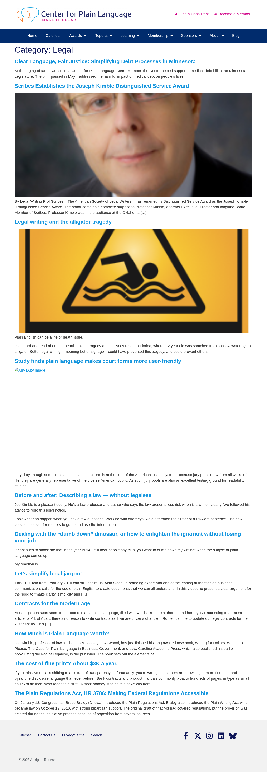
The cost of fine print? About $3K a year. (66, 663)
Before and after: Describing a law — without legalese (83, 495)
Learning (127, 35)
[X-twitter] (198, 736)
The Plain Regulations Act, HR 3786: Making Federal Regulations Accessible (111, 693)
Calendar (53, 35)
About (214, 35)
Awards (75, 35)
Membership (158, 35)
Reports (101, 35)
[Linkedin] (221, 736)
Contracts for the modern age (52, 603)
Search (96, 735)
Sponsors (189, 35)
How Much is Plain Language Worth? (62, 633)
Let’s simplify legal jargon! (48, 573)
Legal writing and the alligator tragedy (63, 222)
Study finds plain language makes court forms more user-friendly (98, 361)
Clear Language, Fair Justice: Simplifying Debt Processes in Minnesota (105, 61)
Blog (236, 35)
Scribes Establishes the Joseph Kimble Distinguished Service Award (102, 86)
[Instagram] (209, 736)
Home (32, 35)
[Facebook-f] (186, 736)
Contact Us (46, 735)
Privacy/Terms (73, 735)
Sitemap (25, 735)
